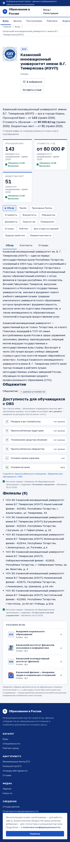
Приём (23, 208)
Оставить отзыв (32, 89)
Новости (7, 793)
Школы (17, 20)
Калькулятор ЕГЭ (12, 766)
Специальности (11, 743)
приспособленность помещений (30, 474)
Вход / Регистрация (50, 11)
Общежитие (48, 215)
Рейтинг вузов (11, 748)
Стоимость (11, 215)
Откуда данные (11, 806)
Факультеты (29, 215)
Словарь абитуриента (15, 770)
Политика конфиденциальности (20, 811)
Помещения (47, 221)
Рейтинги (52, 20)
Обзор (10, 208)
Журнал (7, 788)
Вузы (6, 20)
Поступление (34, 20)
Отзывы (7, 775)
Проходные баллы (42, 208)
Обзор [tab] (10, 245)
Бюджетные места (40, 235)
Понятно (35, 833)
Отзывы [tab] (43, 245)
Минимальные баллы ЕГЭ (16, 761)
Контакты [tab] (26, 245)
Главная (7, 26)
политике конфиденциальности (41, 827)
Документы (11, 221)
